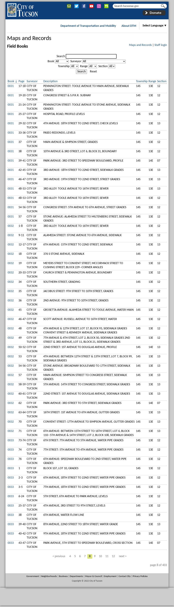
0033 (11, 440)
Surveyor (75, 61)
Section (103, 66)
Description (50, 81)
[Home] (22, 9)
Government (32, 576)
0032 (11, 226)
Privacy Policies (140, 576)
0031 (11, 86)
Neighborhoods (49, 576)
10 (100, 556)
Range (84, 66)
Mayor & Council (93, 576)
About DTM (128, 26)
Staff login (160, 45)
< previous (59, 556)
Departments (76, 576)
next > (123, 556)
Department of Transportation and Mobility (88, 26)
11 (106, 556)
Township (63, 66)
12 (113, 556)
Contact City (125, 576)
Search (61, 56)
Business (63, 576)
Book (51, 61)
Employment (110, 576)
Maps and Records (29, 39)
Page (21, 81)
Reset (93, 71)
